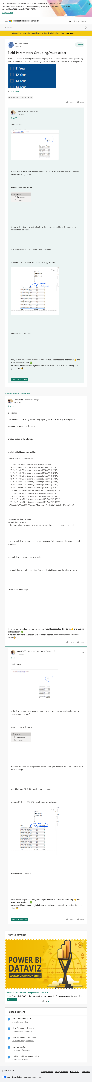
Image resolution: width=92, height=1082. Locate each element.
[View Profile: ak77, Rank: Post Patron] (11, 45)
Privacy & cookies (61, 1072)
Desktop (9, 27)
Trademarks (86, 1072)
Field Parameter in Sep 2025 (24, 1037)
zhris (26, 1022)
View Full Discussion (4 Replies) (18, 393)
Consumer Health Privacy (33, 1077)
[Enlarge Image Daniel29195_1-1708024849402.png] (21, 197)
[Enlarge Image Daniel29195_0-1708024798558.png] (35, 145)
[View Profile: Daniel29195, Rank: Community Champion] (10, 401)
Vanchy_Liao (30, 1040)
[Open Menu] (85, 27)
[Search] (70, 20)
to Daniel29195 (32, 111)
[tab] (46, 1001)
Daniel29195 (21, 111)
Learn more (69, 33)
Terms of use (74, 1072)
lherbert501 (29, 1031)
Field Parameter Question (23, 1018)
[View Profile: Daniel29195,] (13, 112)
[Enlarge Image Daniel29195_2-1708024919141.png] (35, 291)
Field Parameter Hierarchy (23, 1028)
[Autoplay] (43, 1001)
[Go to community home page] (24, 21)
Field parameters (19, 1047)
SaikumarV (26, 1050)
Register (76, 21)
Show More (14, 91)
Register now (7, 12)
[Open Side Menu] (6, 21)
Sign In (83, 21)
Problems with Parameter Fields (25, 1056)
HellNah (25, 1059)
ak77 (17, 43)
